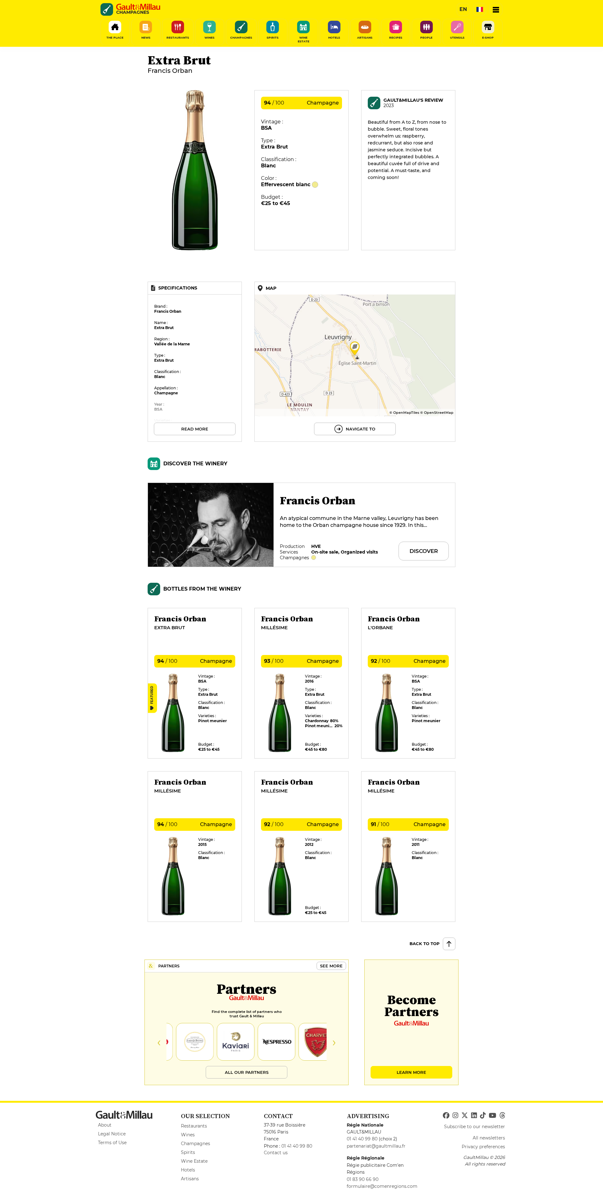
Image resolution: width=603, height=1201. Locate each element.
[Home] (138, 7)
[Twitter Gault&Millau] (464, 1115)
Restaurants (194, 1126)
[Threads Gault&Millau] (502, 1115)
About (104, 1125)
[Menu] (496, 9)
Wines (188, 1135)
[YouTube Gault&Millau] (492, 1115)
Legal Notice (112, 1134)
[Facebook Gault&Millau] (446, 1115)
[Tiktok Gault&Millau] (483, 1115)
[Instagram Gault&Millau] (455, 1115)
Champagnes (195, 1143)
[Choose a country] (479, 9)
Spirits (188, 1152)
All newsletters (489, 1138)
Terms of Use (112, 1142)
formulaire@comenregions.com (382, 1186)
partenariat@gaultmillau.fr (376, 1146)
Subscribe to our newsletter (474, 1126)
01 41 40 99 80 (296, 1146)
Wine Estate (194, 1161)
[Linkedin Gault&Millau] (474, 1115)
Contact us (276, 1152)
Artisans (190, 1179)
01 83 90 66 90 (362, 1179)
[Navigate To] (355, 361)
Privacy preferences (483, 1147)
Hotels (188, 1170)
